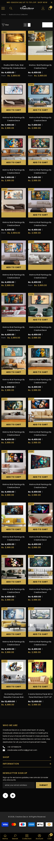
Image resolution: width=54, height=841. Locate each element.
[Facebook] (5, 795)
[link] (15, 836)
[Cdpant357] (13, 619)
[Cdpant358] (40, 567)
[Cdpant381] (13, 515)
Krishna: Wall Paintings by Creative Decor (40, 66)
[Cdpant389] (13, 410)
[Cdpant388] (40, 410)
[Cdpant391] (13, 357)
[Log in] (43, 8)
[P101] (40, 43)
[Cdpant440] (13, 200)
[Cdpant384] (40, 462)
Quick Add (13, 57)
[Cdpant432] (40, 252)
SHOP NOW (42, 2)
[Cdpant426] (13, 305)
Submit (43, 785)
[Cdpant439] (40, 200)
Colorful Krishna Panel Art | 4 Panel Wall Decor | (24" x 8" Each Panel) (40, 696)
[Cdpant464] (13, 95)
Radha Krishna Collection (18, 15)
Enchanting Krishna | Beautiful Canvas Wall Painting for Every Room (13, 696)
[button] (25, 25)
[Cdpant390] (40, 357)
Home (3, 15)
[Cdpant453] (40, 148)
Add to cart (13, 110)
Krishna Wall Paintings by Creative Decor (14, 119)
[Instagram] (12, 795)
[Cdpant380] (40, 515)
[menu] (3, 8)
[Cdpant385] (13, 462)
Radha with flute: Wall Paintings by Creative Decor (14, 66)
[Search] (11, 8)
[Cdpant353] (40, 619)
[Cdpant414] (40, 305)
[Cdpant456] (13, 148)
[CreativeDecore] (27, 8)
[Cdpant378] (13, 567)
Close (52, 3)
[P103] (13, 43)
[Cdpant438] (13, 252)
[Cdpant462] (40, 95)
